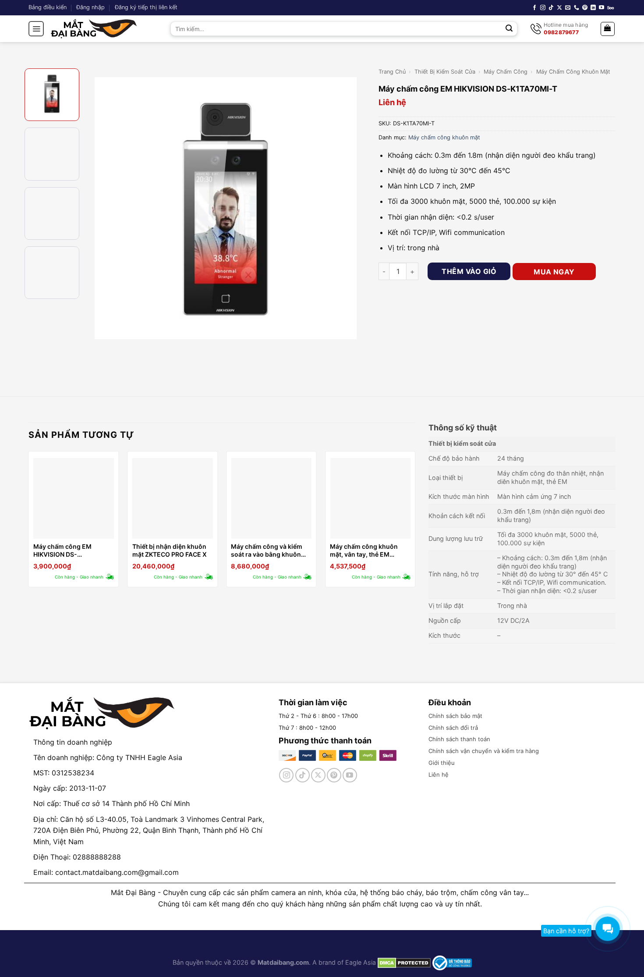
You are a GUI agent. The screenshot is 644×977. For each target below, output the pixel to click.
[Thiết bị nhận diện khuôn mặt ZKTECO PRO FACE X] (172, 498)
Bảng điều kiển (47, 7)
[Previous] (94, 207)
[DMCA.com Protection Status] (403, 962)
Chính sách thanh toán (459, 739)
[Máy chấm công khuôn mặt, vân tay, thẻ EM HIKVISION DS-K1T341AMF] (370, 498)
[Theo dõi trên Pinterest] (584, 8)
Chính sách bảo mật (455, 715)
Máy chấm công (505, 71)
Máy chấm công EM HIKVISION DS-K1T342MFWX (62, 550)
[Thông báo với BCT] (452, 962)
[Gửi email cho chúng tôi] (567, 8)
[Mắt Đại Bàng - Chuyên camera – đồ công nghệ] (94, 29)
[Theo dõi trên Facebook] (534, 8)
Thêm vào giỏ (469, 271)
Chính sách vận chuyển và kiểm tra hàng (483, 750)
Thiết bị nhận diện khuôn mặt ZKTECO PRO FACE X (169, 550)
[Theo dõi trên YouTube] (601, 8)
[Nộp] (509, 28)
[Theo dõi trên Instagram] (542, 8)
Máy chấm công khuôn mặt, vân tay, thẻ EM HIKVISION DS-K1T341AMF (369, 550)
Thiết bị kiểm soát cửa (444, 71)
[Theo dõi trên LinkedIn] (593, 8)
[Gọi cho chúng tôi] (576, 8)
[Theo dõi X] (559, 8)
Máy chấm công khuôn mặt (573, 71)
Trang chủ (392, 71)
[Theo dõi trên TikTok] (551, 8)
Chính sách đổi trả (453, 727)
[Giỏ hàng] (608, 29)
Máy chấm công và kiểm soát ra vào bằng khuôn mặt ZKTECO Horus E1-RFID (266, 550)
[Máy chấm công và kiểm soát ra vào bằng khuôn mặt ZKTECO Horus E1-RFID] (271, 498)
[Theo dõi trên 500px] (610, 8)
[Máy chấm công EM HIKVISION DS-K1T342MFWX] (73, 498)
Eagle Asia (360, 962)
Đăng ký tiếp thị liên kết (146, 7)
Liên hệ (438, 774)
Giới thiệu (441, 762)
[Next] (357, 207)
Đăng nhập (90, 7)
